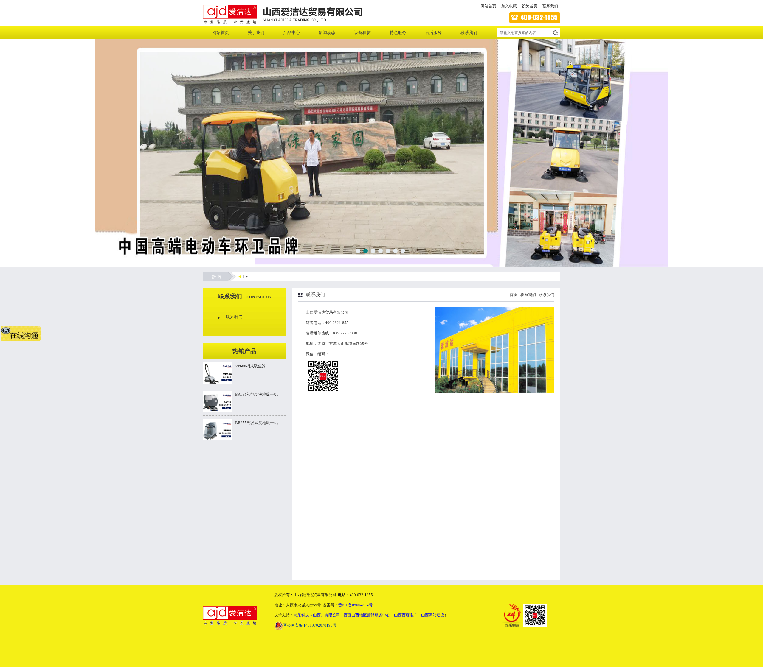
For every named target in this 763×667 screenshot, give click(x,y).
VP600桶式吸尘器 (250, 366)
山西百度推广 (405, 615)
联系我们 (550, 6)
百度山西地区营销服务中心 (367, 615)
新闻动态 (327, 32)
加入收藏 (509, 6)
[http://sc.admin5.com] (239, 276)
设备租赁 (362, 32)
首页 (513, 294)
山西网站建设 (432, 615)
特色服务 (398, 32)
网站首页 (488, 6)
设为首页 (529, 6)
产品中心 (291, 32)
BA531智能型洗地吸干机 (256, 394)
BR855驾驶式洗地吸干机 (256, 422)
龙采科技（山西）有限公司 (317, 615)
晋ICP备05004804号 (355, 605)
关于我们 (256, 32)
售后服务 (433, 32)
